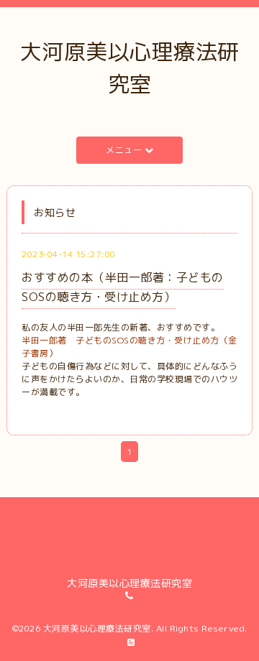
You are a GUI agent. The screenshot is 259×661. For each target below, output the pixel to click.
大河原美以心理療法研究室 (97, 628)
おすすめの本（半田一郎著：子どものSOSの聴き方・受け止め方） (123, 287)
